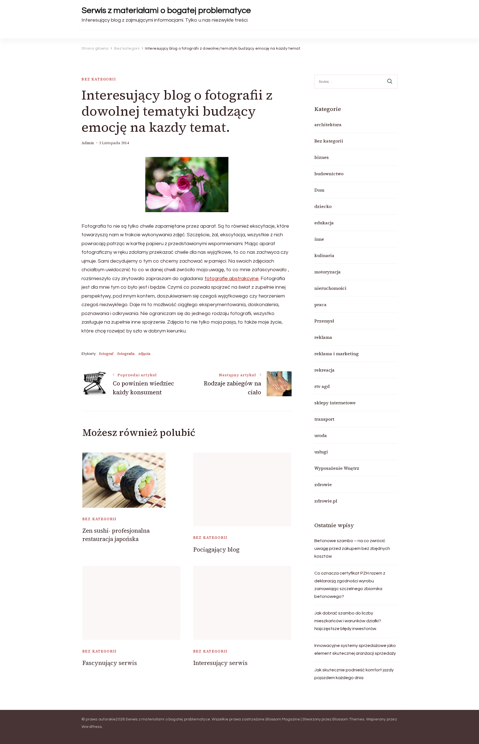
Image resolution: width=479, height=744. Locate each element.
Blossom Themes (348, 719)
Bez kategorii (98, 79)
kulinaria (324, 255)
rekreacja (324, 370)
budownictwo (328, 174)
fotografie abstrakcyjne (232, 278)
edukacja (324, 223)
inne (319, 239)
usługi (321, 452)
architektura (328, 124)
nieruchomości (330, 288)
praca (320, 304)
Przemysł (324, 321)
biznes (321, 157)
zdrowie (323, 484)
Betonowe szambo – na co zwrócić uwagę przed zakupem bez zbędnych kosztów (352, 548)
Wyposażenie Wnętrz (336, 468)
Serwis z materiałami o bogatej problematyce (166, 10)
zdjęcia (144, 353)
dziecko (323, 206)
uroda (320, 435)
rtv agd (322, 386)
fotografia (125, 353)
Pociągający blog (216, 549)
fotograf (106, 353)
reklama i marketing (336, 354)
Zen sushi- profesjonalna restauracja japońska (116, 535)
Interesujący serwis (220, 663)
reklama (323, 337)
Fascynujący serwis (109, 663)
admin (87, 143)
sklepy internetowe (335, 403)
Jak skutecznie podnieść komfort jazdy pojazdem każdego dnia (354, 674)
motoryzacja (327, 272)
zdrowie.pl (325, 501)
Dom (319, 190)
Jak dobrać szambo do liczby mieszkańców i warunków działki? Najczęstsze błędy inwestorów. (347, 621)
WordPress (91, 727)
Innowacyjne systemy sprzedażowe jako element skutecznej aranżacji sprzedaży (355, 649)
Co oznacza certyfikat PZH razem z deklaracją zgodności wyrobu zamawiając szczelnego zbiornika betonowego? (349, 585)
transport (324, 419)
